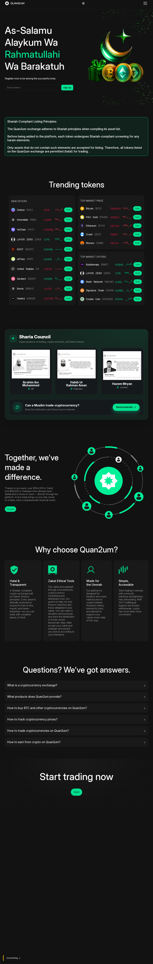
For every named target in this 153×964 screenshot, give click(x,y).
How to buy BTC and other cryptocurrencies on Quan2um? (47, 708)
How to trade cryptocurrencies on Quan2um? (38, 730)
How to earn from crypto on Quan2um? (34, 742)
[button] (31, 371)
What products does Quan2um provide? (34, 696)
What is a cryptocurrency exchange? (32, 685)
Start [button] (76, 792)
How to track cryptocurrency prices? (32, 719)
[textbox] (32, 87)
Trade (68, 210)
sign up (67, 87)
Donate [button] (10, 509)
